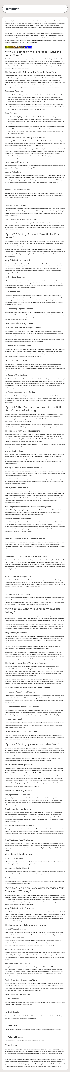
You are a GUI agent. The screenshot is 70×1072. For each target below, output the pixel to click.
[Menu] (63, 8)
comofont (12, 8)
